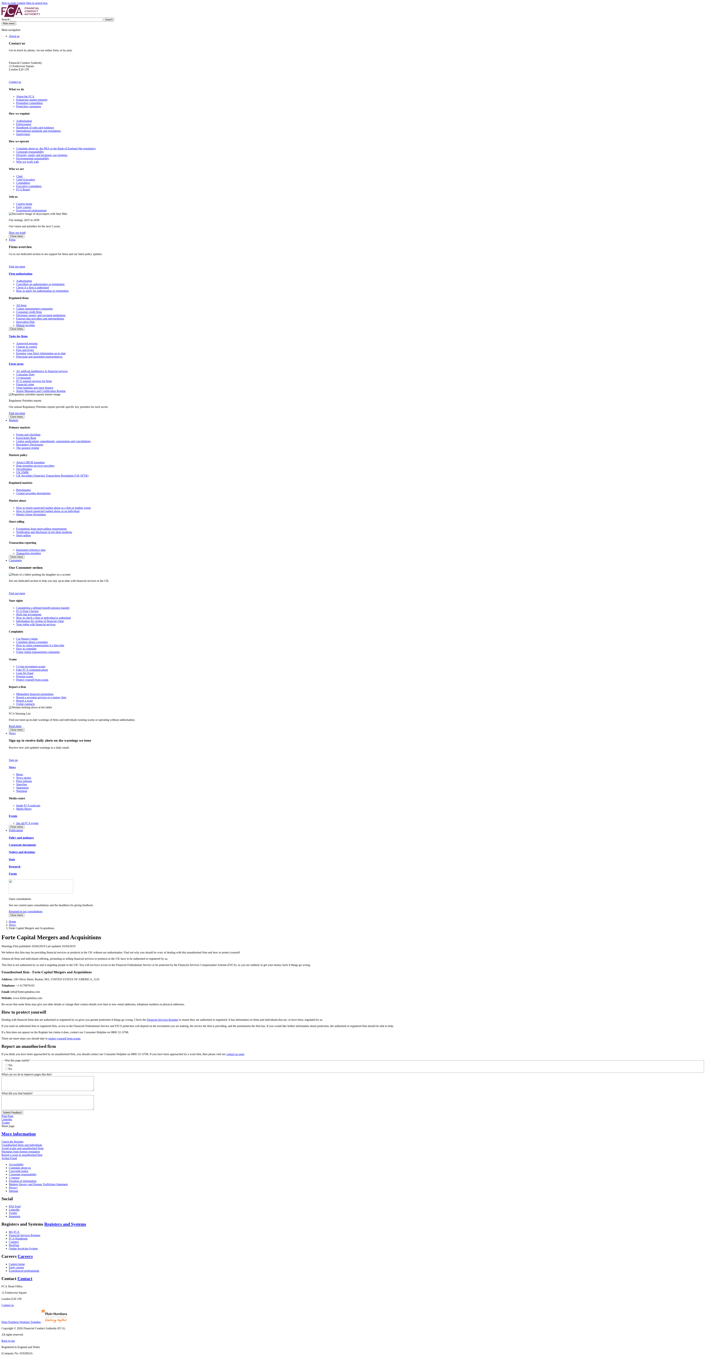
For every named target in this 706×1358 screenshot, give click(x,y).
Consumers (15, 560)
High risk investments (28, 614)
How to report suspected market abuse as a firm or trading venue (53, 507)
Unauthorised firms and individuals (21, 1145)
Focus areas (16, 363)
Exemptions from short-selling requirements (41, 528)
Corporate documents (22, 844)
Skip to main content (13, 3)
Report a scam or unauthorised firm (21, 1154)
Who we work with (27, 161)
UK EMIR (22, 472)
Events (13, 816)
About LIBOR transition (30, 462)
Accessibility (16, 1164)
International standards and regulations (38, 130)
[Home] (20, 15)
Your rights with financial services (36, 624)
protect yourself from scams (64, 1038)
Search (5, 19)
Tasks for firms (18, 336)
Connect (14, 1241)
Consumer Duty (25, 374)
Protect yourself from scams (32, 679)
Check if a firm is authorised (32, 287)
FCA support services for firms (34, 381)
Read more (15, 726)
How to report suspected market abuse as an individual (47, 511)
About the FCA (25, 96)
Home (12, 921)
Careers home (24, 203)
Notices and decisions (22, 852)
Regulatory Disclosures (29, 444)
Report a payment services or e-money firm (41, 697)
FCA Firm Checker (27, 611)
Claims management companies (34, 308)
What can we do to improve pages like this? (26, 1074)
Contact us (15, 81)
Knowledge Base (26, 437)
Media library (24, 808)
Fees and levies (25, 350)
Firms (12, 239)
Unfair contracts (25, 704)
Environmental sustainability (32, 158)
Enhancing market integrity (32, 99)
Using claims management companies (38, 652)
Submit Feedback (12, 1112)
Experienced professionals (31, 210)
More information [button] (18, 1133)
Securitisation (24, 469)
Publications (16, 830)
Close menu (16, 236)
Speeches (21, 784)
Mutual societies (25, 325)
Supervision (23, 134)
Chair (19, 176)
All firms (21, 305)
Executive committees (29, 186)
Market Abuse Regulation (31, 514)
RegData (14, 1245)
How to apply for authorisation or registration (42, 290)
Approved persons (27, 343)
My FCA (14, 1232)
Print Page (7, 1116)
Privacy (13, 1187)
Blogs (19, 774)
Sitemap (13, 1191)
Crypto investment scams (30, 666)
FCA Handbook (18, 1238)
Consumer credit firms (29, 312)
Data (12, 859)
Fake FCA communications (32, 669)
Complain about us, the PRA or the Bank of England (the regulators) (56, 148)
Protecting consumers (28, 106)
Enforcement (23, 124)
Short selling (23, 535)
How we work (17, 232)
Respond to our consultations (25, 911)
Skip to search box (37, 3)
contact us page (235, 1054)
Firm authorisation (20, 273)
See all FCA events (27, 823)
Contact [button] (24, 1278)
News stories (23, 777)
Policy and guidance (21, 837)
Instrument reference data (30, 549)
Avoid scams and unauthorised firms (22, 1148)
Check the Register (12, 1141)
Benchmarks (23, 490)
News (12, 733)
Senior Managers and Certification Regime (41, 391)
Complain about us (20, 1167)
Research (14, 866)
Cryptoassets (23, 377)
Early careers (23, 207)
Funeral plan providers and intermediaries (40, 318)
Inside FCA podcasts (28, 805)
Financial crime (25, 384)
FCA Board (23, 189)
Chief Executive (25, 179)
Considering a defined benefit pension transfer (42, 607)
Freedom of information (22, 1181)
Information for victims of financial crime (40, 621)
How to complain (26, 648)
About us (14, 36)
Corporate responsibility (30, 151)
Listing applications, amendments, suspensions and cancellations (53, 441)
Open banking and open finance (34, 387)
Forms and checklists (28, 434)
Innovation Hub (25, 321)
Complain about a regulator (32, 642)
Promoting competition (29, 103)
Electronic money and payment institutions (40, 315)
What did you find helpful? (17, 1093)
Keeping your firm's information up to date (41, 353)
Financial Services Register (162, 1019)
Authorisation (24, 120)
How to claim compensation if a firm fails (40, 645)
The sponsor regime (27, 447)
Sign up (13, 760)
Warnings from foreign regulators (20, 1151)
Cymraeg (14, 1177)
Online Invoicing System (23, 1248)
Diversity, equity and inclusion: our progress (41, 155)
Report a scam (24, 700)
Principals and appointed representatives (39, 356)
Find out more (17, 266)
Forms (13, 873)
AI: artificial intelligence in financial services (42, 371)
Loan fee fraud (24, 673)
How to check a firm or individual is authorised (43, 617)
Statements (22, 787)
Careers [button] (25, 1256)
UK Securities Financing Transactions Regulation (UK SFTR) (52, 475)
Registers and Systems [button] (65, 1224)
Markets (13, 420)
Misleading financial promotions (35, 694)
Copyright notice (18, 1171)
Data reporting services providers (35, 465)
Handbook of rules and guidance (35, 127)
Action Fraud (9, 1158)
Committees (23, 182)
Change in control (26, 346)
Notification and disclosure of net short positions (44, 532)
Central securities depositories (33, 493)
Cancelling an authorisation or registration (40, 284)
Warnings (21, 791)
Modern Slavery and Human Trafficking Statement (38, 1184)
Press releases (24, 781)
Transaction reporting (28, 553)
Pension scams (24, 676)
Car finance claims (27, 638)
